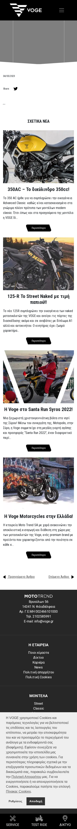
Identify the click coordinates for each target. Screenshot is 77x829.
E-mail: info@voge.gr (38, 621)
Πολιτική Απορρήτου (26, 776)
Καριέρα (38, 662)
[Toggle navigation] (61, 10)
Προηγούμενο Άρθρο (21, 577)
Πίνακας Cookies (18, 791)
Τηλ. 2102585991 (38, 616)
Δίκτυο (38, 657)
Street (38, 703)
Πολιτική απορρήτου (38, 672)
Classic (38, 708)
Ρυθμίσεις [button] (15, 801)
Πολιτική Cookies (38, 677)
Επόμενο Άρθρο (59, 577)
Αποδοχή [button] (35, 801)
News (38, 667)
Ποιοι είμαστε (38, 653)
